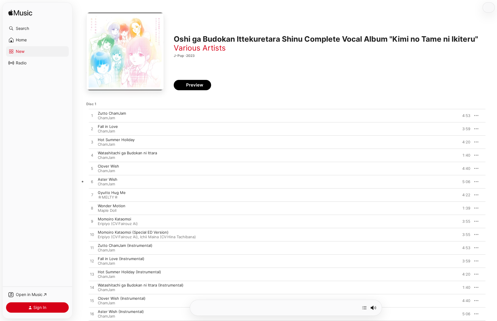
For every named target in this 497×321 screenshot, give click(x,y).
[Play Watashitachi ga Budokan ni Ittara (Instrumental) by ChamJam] (92, 287)
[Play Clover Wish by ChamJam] (92, 168)
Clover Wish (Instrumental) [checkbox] (122, 298)
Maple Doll (107, 210)
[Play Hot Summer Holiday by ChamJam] (92, 142)
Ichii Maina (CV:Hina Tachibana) (168, 236)
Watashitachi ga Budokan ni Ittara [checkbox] (127, 153)
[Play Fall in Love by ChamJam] (92, 129)
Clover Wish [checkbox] (108, 166)
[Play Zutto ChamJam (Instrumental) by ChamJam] (92, 248)
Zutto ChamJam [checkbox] (112, 113)
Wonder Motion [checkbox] (111, 205)
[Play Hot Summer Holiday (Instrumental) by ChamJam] (92, 274)
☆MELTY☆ (108, 197)
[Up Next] (364, 308)
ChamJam (106, 118)
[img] (20, 13)
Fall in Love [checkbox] (108, 126)
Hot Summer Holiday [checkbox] (116, 139)
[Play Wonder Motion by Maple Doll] (92, 208)
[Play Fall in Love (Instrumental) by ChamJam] (92, 261)
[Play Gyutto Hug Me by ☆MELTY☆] (92, 195)
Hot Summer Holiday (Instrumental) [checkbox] (129, 272)
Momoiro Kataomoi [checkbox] (114, 219)
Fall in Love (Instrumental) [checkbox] (121, 258)
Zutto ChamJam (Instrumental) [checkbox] (125, 245)
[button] (37, 28)
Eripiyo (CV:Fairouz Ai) (118, 223)
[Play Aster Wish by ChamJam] (92, 181)
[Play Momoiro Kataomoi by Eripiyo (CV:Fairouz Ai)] (92, 221)
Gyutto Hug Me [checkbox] (112, 192)
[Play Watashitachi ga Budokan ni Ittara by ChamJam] (92, 155)
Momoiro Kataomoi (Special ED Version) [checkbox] (133, 232)
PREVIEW (464, 115)
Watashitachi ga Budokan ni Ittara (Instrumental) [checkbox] (140, 285)
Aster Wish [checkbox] (107, 179)
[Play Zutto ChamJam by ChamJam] (92, 115)
